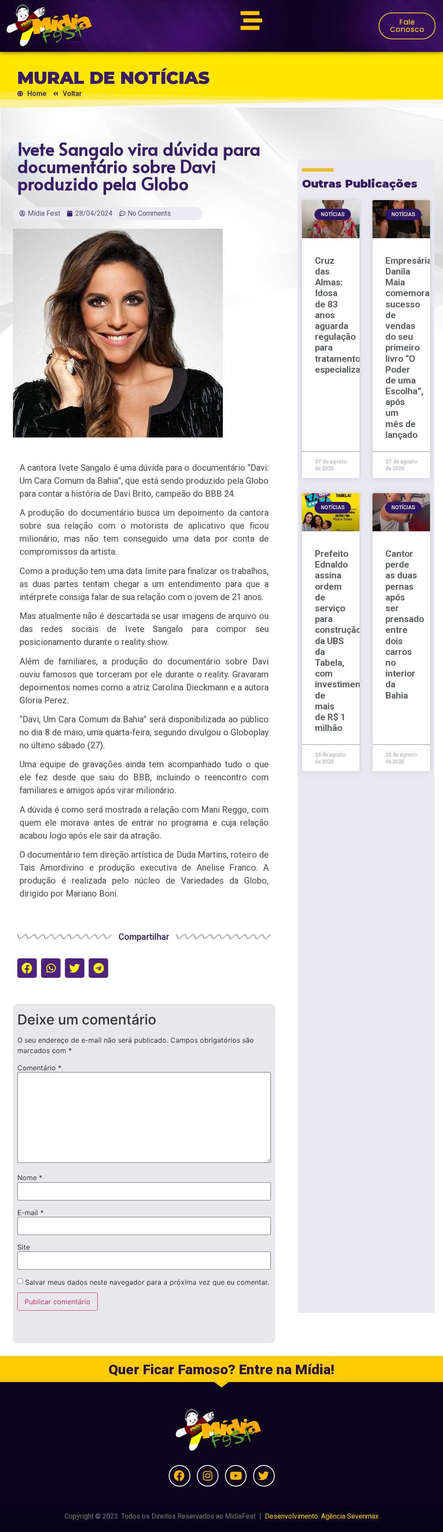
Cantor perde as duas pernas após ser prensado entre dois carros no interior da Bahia (404, 624)
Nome (29, 1177)
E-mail (30, 1212)
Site (23, 1247)
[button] (27, 968)
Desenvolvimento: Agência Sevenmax (322, 1516)
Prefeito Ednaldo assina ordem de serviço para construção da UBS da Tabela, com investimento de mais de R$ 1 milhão (342, 641)
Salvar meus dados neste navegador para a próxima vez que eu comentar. (147, 1282)
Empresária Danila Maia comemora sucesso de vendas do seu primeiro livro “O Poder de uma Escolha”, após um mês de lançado (408, 347)
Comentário (39, 1067)
